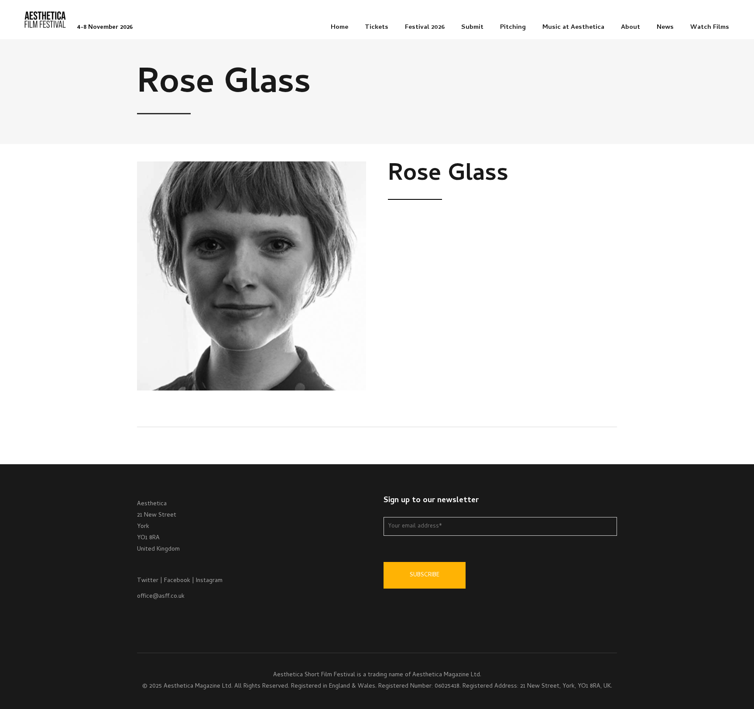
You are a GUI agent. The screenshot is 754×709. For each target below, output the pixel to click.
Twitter (147, 581)
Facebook (177, 581)
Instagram (209, 581)
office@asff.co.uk (161, 597)
